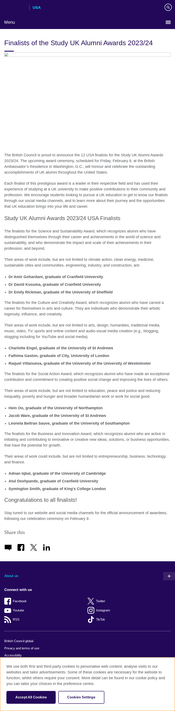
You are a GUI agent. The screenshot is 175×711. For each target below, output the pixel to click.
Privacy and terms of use (21, 648)
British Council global (18, 641)
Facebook (20, 601)
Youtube (18, 610)
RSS (16, 619)
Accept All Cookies (31, 697)
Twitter (100, 601)
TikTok (100, 619)
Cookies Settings (81, 697)
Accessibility (13, 655)
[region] (87, 684)
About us (11, 576)
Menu (9, 22)
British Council (15, 8)
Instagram (103, 610)
